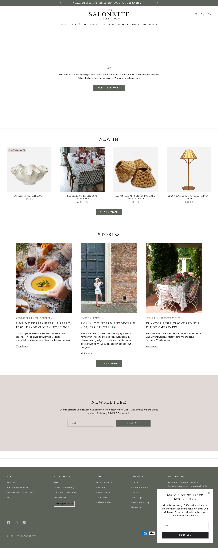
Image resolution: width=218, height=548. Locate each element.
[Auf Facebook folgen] (8, 522)
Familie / (87, 318)
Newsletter (136, 507)
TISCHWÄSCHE (78, 24)
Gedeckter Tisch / (28, 318)
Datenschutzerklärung (65, 492)
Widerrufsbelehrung (64, 487)
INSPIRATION (150, 24)
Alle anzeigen (109, 212)
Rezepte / (46, 318)
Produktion (101, 487)
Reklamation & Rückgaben (20, 492)
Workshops (137, 497)
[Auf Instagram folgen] (16, 522)
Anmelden (185, 535)
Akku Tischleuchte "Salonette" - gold (189, 197)
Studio (134, 492)
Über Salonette (104, 482)
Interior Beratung (140, 502)
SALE (63, 24)
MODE (135, 24)
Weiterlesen (22, 346)
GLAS (112, 24)
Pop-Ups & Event (140, 487)
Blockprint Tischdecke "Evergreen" (82, 197)
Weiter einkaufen (109, 87)
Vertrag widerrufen (64, 503)
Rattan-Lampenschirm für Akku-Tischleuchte (135, 197)
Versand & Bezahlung (18, 487)
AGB (56, 482)
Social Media (102, 497)
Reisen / (98, 318)
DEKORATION (97, 24)
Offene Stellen (104, 502)
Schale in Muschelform (29, 196)
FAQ (9, 497)
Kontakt (11, 482)
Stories (134, 482)
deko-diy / (153, 318)
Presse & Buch (103, 492)
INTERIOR (123, 24)
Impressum (60, 497)
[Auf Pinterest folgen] (24, 522)
